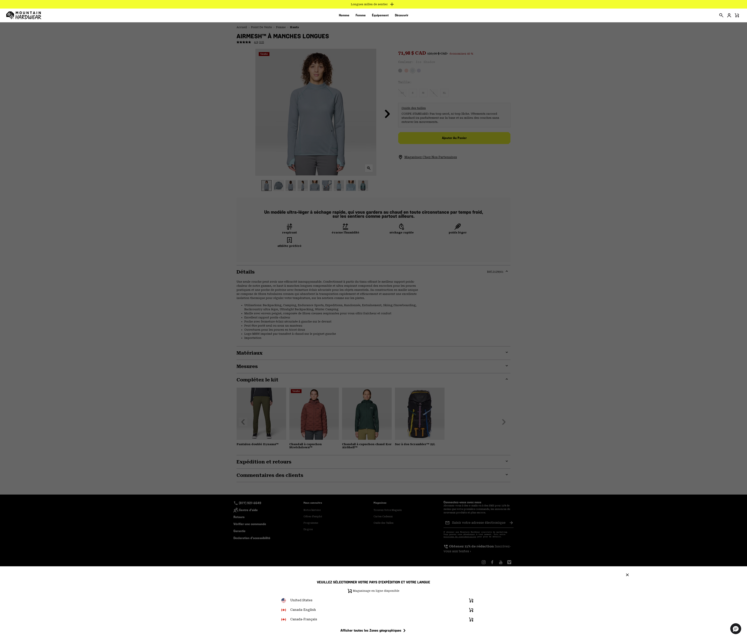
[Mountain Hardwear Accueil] (23, 15)
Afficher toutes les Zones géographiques (370, 630)
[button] (735, 628)
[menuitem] (344, 15)
